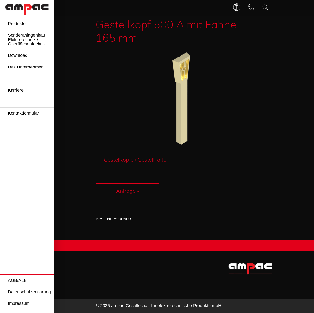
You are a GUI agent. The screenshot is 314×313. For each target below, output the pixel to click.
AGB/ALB (17, 280)
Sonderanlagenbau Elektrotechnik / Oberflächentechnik (27, 39)
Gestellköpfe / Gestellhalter (136, 159)
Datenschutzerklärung (29, 291)
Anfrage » (127, 190)
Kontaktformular (23, 113)
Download (17, 55)
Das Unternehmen (26, 67)
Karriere (16, 90)
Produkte (17, 23)
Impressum (19, 303)
